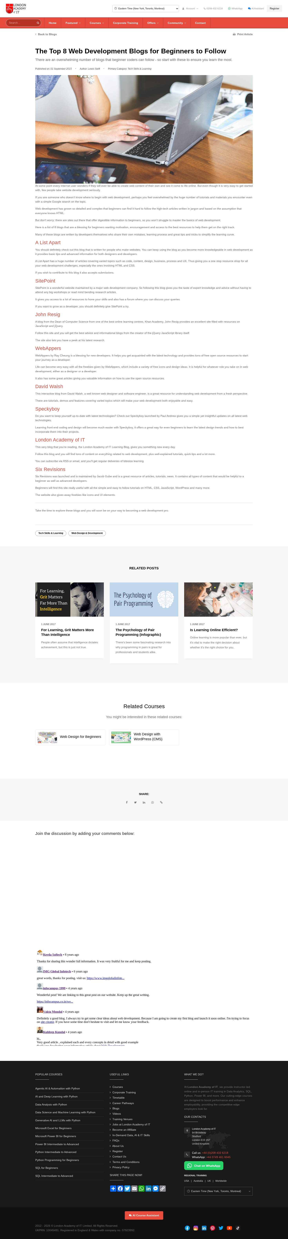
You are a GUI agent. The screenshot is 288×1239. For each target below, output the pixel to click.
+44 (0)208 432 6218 (215, 1152)
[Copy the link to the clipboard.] (161, 802)
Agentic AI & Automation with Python (57, 1088)
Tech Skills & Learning (50, 533)
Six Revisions (50, 469)
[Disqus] (144, 891)
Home (52, 22)
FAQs (115, 1140)
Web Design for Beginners (80, 737)
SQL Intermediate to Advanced (54, 1175)
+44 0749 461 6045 (218, 1157)
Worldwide (221, 1181)
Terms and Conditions (125, 1162)
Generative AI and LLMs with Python (57, 1120)
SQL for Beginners (46, 1167)
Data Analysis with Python (51, 1104)
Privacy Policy (121, 1167)
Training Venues (122, 1119)
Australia (198, 1181)
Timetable (118, 1097)
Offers (151, 22)
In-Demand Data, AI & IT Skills (131, 1135)
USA (186, 1181)
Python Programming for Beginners (57, 1160)
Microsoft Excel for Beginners (53, 1128)
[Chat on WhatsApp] (203, 1165)
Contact (200, 22)
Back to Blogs (47, 34)
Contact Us (119, 1156)
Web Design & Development (87, 533)
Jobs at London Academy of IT (131, 1124)
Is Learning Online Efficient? (214, 630)
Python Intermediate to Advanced (55, 1152)
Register (274, 8)
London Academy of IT (60, 439)
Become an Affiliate (124, 1129)
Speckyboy (47, 409)
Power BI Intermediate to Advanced (57, 1144)
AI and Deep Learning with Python (56, 1096)
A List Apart (48, 242)
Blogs (115, 1108)
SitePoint (45, 281)
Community (175, 22)
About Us (118, 1145)
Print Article (244, 34)
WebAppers (48, 348)
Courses (95, 22)
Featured (72, 22)
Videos (116, 1113)
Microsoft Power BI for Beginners (55, 1136)
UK (209, 1181)
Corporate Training (125, 22)
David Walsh (49, 386)
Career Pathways (123, 1103)
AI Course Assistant (146, 1215)
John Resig (47, 314)
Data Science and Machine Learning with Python (65, 1112)
